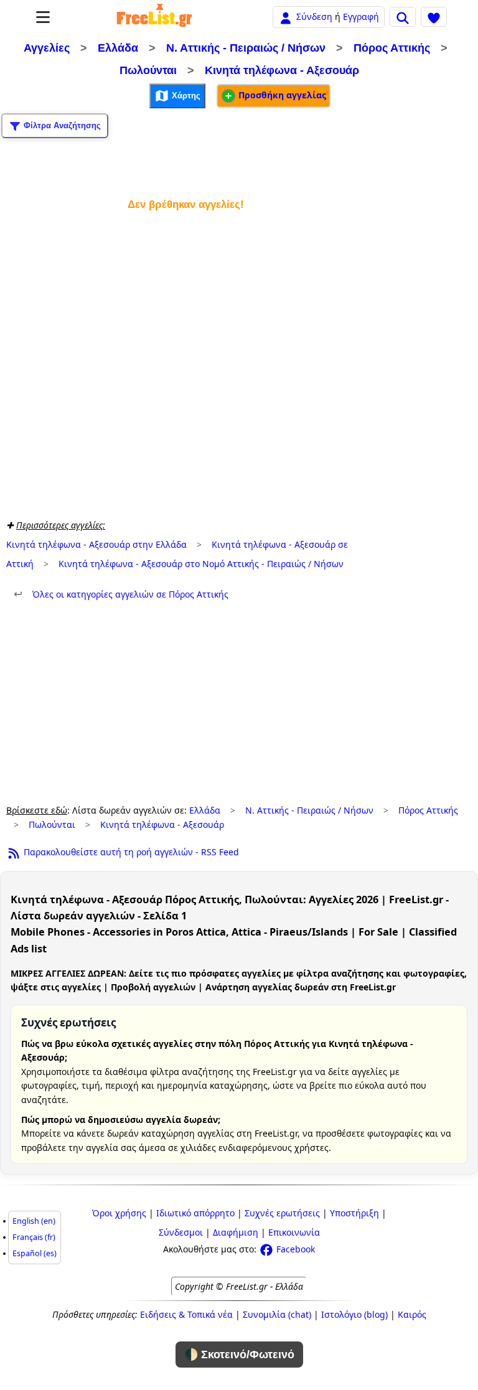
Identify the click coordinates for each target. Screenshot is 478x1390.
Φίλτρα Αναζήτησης (61, 125)
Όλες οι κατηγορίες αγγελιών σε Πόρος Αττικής (121, 594)
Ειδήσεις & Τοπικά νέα (186, 1314)
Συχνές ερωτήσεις (282, 1213)
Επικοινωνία (294, 1232)
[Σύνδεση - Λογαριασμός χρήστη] (285, 16)
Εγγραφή (361, 16)
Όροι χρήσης (119, 1213)
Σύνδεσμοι (181, 1232)
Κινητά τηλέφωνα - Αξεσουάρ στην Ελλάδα (96, 544)
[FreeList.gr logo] (154, 16)
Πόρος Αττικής (392, 48)
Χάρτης (184, 95)
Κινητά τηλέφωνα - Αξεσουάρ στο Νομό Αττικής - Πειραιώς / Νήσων (201, 564)
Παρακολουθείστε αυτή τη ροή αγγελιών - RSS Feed (130, 852)
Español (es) (34, 1253)
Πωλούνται (148, 70)
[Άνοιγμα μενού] (43, 17)
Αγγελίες (47, 48)
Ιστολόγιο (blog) (354, 1314)
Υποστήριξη (354, 1213)
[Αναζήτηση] (403, 17)
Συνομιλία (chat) (277, 1314)
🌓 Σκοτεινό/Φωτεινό (239, 1354)
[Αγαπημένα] (434, 17)
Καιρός (412, 1314)
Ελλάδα (118, 48)
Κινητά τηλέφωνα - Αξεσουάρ (282, 70)
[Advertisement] (185, 362)
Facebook (294, 1249)
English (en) (33, 1221)
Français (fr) (33, 1237)
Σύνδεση (314, 16)
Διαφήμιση (235, 1232)
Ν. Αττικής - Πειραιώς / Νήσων (246, 48)
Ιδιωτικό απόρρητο (195, 1213)
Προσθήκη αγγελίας (281, 95)
